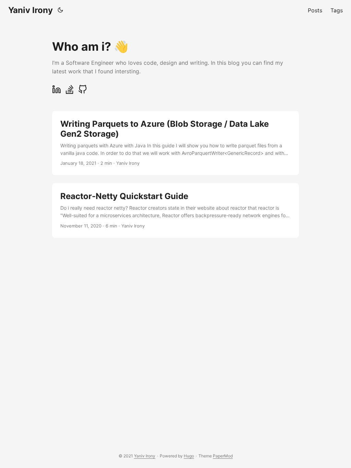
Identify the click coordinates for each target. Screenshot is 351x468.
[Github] (82, 92)
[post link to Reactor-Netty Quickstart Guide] (175, 210)
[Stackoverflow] (69, 92)
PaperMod (223, 455)
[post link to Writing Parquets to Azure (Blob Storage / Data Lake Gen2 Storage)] (175, 143)
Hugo (189, 455)
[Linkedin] (56, 92)
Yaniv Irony (30, 10)
